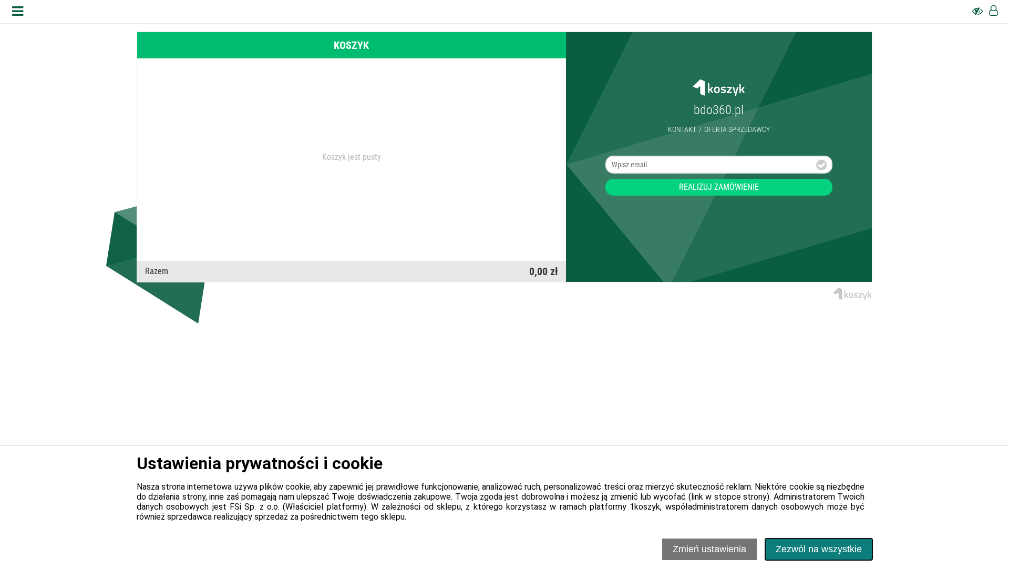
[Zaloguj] (993, 11)
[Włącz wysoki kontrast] (977, 11)
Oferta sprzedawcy (737, 129)
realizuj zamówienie (719, 187)
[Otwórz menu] (17, 11)
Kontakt (682, 129)
